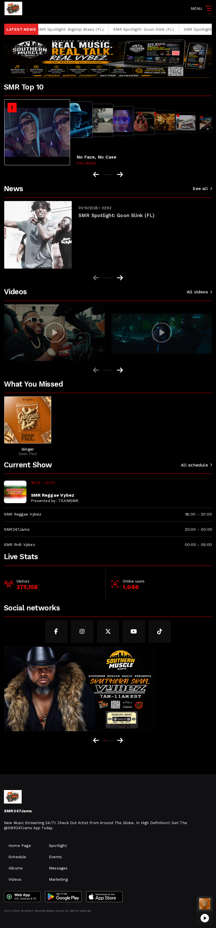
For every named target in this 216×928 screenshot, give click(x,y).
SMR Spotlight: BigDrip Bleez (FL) (45, 29)
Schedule (17, 857)
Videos (14, 879)
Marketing (58, 879)
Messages (58, 868)
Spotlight (58, 845)
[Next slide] (120, 278)
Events (55, 857)
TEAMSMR (68, 500)
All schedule (194, 465)
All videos (197, 292)
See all (200, 188)
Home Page (19, 845)
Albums (15, 868)
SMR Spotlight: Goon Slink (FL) (117, 29)
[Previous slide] (96, 278)
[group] (54, 332)
